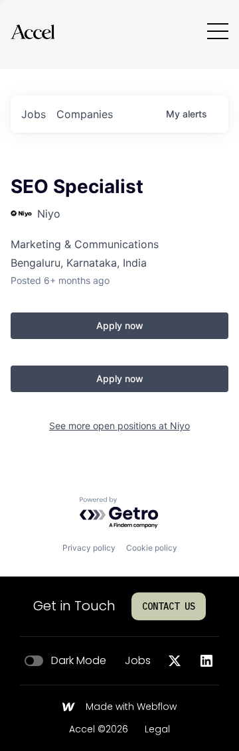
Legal (157, 730)
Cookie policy (151, 548)
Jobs (138, 660)
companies (84, 114)
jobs (33, 114)
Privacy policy (89, 548)
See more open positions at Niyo (119, 425)
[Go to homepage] (32, 31)
